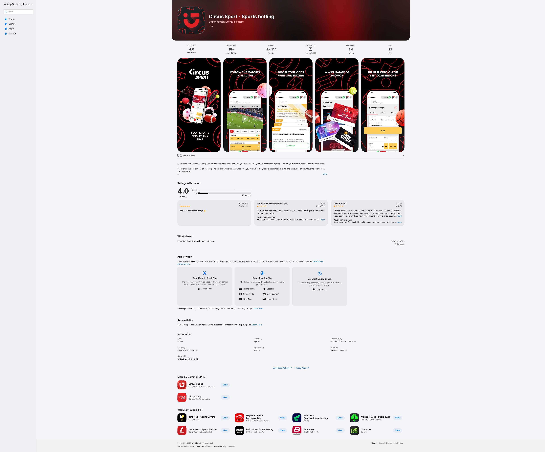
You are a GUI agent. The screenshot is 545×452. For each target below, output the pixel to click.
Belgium (373, 443)
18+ (255, 350)
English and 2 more (185, 350)
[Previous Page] (175, 105)
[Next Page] (407, 105)
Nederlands (399, 443)
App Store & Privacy (204, 446)
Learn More (258, 308)
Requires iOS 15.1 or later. (342, 341)
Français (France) (385, 443)
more (325, 174)
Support (232, 446)
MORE (322, 220)
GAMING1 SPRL (337, 350)
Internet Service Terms (185, 446)
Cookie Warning (220, 446)
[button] (18, 19)
